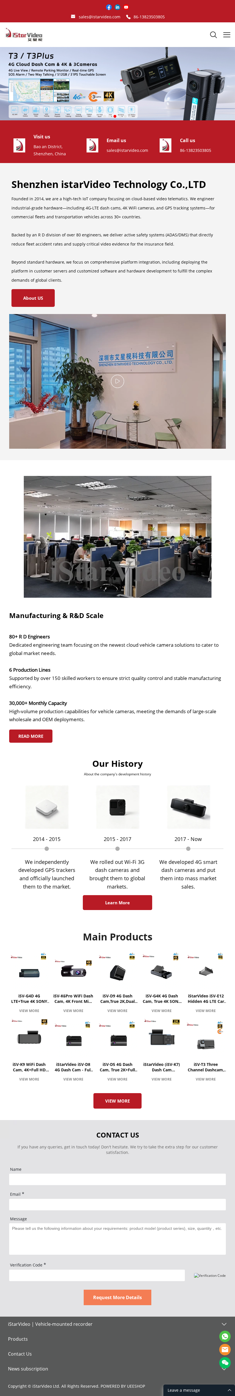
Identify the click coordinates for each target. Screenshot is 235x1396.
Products (18, 1339)
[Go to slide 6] (130, 116)
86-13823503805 (149, 16)
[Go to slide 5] (125, 116)
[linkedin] (117, 7)
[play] (117, 381)
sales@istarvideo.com (99, 16)
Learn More (117, 902)
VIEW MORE (29, 1010)
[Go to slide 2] (109, 116)
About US (33, 298)
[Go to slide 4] (120, 116)
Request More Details (117, 1297)
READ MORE (30, 736)
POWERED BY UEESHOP (123, 1386)
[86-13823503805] (128, 17)
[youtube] (126, 7)
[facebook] (109, 7)
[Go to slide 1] (104, 116)
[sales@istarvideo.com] (73, 17)
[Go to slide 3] (114, 116)
